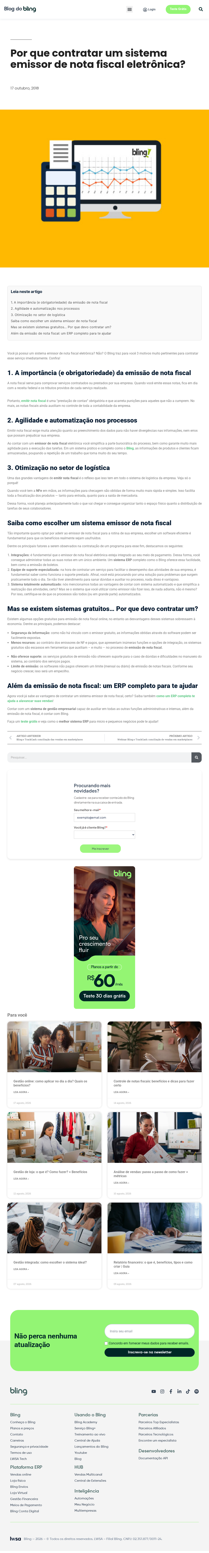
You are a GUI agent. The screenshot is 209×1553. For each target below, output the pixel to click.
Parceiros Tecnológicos (156, 1434)
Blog (77, 1459)
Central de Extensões (90, 1481)
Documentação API (153, 1458)
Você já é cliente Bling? (91, 827)
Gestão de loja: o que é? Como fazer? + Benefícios (50, 1172)
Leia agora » (21, 1092)
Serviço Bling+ (85, 1428)
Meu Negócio (84, 1504)
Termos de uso (21, 1453)
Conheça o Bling (22, 1422)
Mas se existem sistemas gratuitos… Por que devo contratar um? (61, 327)
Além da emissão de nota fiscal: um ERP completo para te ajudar (61, 333)
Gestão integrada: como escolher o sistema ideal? (50, 1262)
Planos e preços (22, 1428)
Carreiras (17, 1440)
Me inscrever (100, 848)
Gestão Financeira (24, 1499)
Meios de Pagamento (26, 1505)
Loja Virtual (18, 1493)
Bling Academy (85, 1422)
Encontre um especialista (157, 1440)
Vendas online (20, 1474)
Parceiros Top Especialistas (159, 1422)
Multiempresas (85, 1510)
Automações (84, 1498)
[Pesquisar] (196, 757)
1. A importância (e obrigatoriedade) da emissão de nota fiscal (59, 302)
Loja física (18, 1481)
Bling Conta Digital (24, 1511)
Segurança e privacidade (29, 1446)
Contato (16, 1434)
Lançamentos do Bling (91, 1446)
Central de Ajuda (87, 1440)
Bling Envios (19, 1487)
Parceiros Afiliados (152, 1428)
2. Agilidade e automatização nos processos (45, 308)
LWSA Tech (18, 1459)
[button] (129, 9)
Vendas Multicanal (88, 1474)
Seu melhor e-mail (87, 810)
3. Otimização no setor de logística (38, 315)
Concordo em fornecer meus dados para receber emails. (149, 1343)
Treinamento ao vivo (89, 1434)
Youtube (80, 1453)
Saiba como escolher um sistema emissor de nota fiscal (54, 321)
